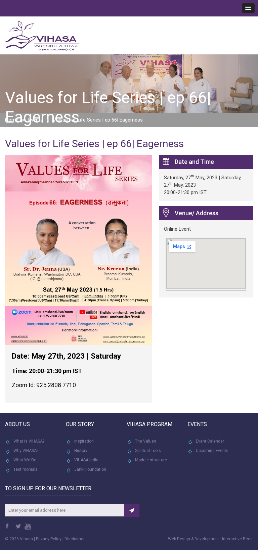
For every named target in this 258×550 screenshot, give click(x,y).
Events (35, 120)
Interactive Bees (237, 539)
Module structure (151, 460)
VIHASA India (86, 460)
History (80, 450)
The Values (145, 441)
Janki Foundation (90, 469)
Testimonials (25, 469)
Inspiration (84, 441)
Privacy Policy (48, 539)
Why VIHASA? (25, 450)
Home (11, 120)
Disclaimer (74, 539)
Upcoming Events (212, 450)
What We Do (24, 460)
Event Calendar (210, 441)
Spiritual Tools (148, 450)
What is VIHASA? (28, 441)
